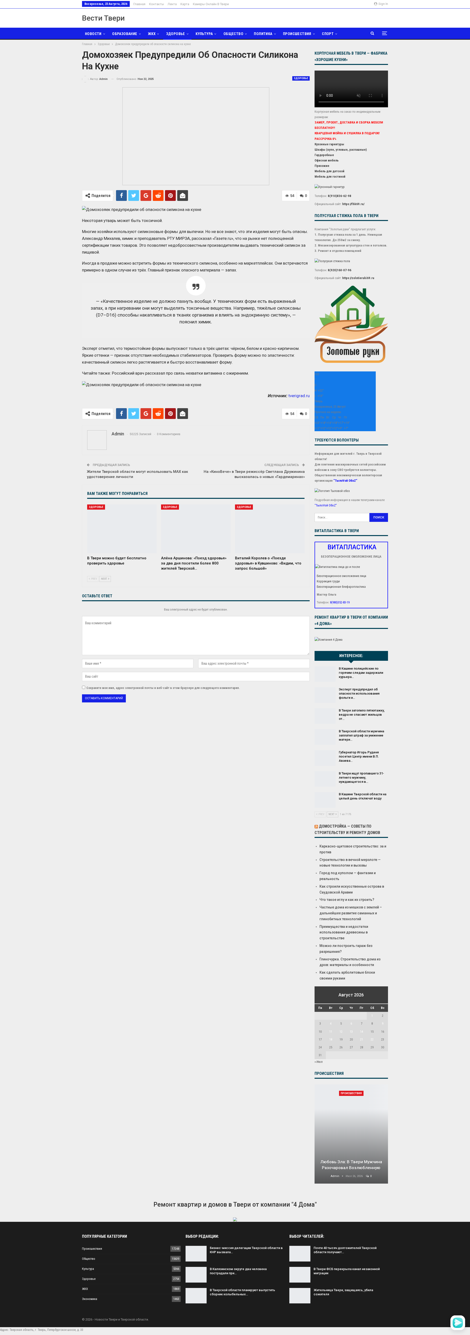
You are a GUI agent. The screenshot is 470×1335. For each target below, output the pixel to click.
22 (372, 1039)
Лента (172, 4)
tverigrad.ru (299, 395)
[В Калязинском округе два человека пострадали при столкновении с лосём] (196, 1275)
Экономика (89, 1299)
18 (330, 1039)
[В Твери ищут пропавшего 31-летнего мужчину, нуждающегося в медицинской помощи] (325, 779)
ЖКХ (151, 34)
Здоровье (175, 34)
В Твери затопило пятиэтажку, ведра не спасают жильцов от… (362, 715)
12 (341, 1031)
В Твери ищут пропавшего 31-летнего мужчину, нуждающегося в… (361, 778)
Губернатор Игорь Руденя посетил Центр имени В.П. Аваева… (359, 756)
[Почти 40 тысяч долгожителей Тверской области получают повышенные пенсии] (299, 1254)
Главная (139, 4)
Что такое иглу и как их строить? (346, 900)
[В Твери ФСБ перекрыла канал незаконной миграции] (299, 1275)
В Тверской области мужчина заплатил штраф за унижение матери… (361, 735)
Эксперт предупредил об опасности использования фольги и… (359, 693)
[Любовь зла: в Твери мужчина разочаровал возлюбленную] (351, 1134)
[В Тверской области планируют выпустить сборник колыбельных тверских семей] (196, 1296)
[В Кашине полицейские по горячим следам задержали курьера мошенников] (325, 674)
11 (330, 1031)
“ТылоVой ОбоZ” (345, 480)
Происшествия (297, 34)
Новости (93, 34)
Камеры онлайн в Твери (211, 4)
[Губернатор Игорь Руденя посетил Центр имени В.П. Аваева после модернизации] (325, 758)
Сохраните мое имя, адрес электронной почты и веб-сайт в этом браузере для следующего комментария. (163, 688)
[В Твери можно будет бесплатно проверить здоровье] (122, 528)
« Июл (319, 1062)
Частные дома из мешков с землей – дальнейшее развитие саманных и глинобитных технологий (350, 913)
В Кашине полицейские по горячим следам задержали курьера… (361, 673)
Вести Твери (103, 18)
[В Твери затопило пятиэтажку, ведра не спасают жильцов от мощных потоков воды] (325, 716)
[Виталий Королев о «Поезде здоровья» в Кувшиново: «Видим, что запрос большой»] (270, 528)
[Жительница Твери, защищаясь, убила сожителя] (299, 1296)
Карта (184, 4)
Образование (124, 34)
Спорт (328, 34)
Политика (263, 34)
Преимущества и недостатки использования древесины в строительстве (343, 932)
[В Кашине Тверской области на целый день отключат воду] (325, 800)
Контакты (156, 4)
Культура (204, 34)
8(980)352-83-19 (340, 602)
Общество (233, 34)
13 (351, 1031)
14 (361, 1031)
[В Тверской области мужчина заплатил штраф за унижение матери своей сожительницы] (325, 737)
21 (361, 1039)
